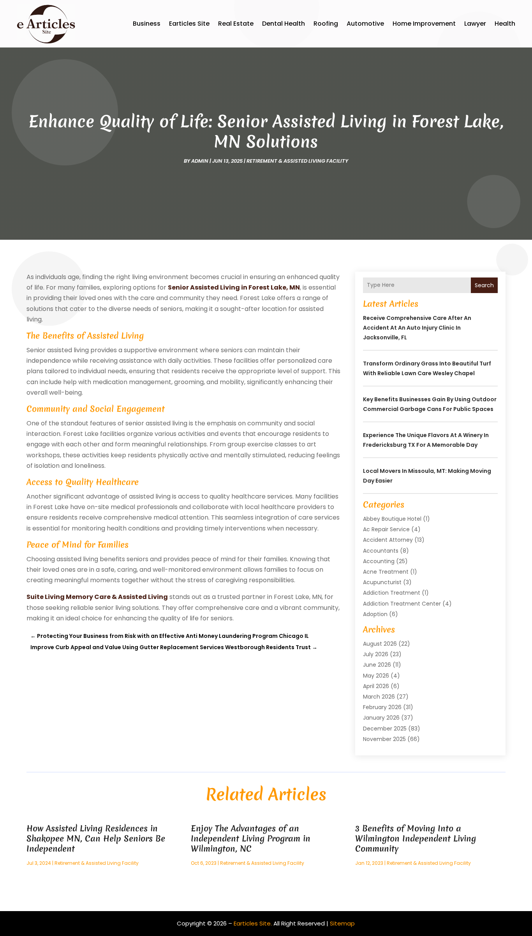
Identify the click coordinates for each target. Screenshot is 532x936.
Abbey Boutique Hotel (392, 519)
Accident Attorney (388, 540)
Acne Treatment (386, 572)
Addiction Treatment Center (402, 604)
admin (199, 161)
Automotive (365, 23)
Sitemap (342, 923)
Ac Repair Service (386, 529)
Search (484, 285)
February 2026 (382, 707)
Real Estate (236, 23)
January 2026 (381, 718)
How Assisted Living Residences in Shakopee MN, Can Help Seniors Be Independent (95, 838)
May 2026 (376, 676)
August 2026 (380, 644)
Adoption (375, 614)
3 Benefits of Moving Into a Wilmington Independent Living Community (415, 838)
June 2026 (377, 665)
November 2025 (384, 739)
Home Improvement (424, 23)
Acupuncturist (382, 582)
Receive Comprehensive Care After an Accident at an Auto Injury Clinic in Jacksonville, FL (417, 327)
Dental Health (283, 23)
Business (146, 23)
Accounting (379, 561)
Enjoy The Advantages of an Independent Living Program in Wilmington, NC (250, 838)
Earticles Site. (253, 923)
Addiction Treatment (391, 593)
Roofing (326, 23)
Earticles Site (189, 23)
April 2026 (376, 686)
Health (505, 23)
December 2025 (385, 728)
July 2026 (375, 654)
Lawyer (475, 23)
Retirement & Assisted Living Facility (297, 161)
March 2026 (379, 697)
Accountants (380, 551)
